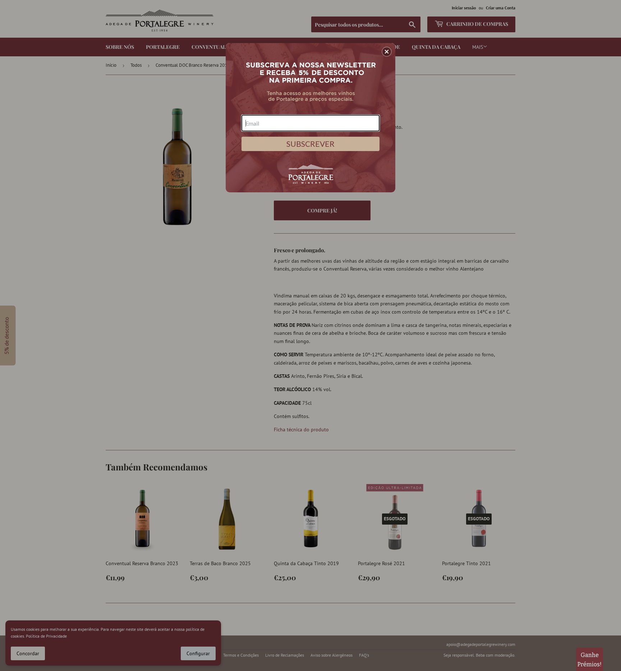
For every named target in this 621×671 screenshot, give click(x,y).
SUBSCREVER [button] (310, 143)
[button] (386, 51)
